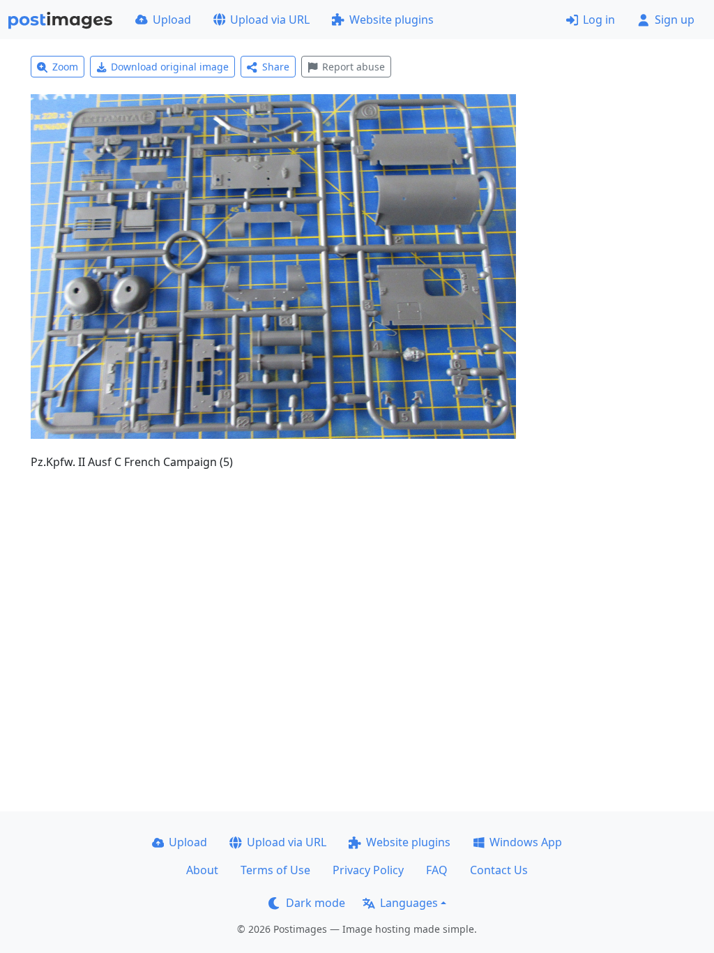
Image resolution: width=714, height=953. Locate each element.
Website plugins (391, 19)
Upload (172, 19)
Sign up (674, 19)
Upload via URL (270, 19)
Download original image (170, 66)
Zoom (65, 66)
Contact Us (499, 870)
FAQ (437, 870)
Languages (409, 902)
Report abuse (353, 66)
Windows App (525, 842)
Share (275, 66)
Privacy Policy (368, 870)
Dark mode (315, 902)
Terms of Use (275, 870)
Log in (599, 19)
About (202, 870)
